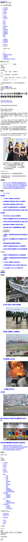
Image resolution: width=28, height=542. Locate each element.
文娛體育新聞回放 (10, 491)
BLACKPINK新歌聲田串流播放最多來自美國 (14, 186)
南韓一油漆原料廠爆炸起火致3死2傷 (12, 449)
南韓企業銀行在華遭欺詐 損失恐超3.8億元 (13, 204)
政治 (4, 22)
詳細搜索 (3, 67)
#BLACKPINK (6, 193)
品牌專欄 (5, 493)
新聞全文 (15, 71)
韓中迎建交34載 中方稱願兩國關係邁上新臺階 (14, 227)
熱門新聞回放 (9, 490)
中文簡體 (3, 460)
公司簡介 (5, 57)
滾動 (4, 20)
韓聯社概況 (6, 504)
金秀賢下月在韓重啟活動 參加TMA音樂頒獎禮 (14, 207)
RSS (4, 53)
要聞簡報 (5, 33)
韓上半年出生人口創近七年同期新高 (12, 215)
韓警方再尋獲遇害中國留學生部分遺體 (12, 445)
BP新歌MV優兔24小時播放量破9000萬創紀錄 (14, 188)
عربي (4, 468)
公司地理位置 (9, 508)
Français (5, 470)
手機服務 (5, 56)
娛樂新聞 (5, 42)
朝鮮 (4, 28)
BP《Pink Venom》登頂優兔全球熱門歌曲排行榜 (14, 184)
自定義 (24, 77)
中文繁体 (5, 462)
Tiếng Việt (5, 472)
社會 (4, 25)
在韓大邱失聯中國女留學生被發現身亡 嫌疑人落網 (15, 210)
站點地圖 (5, 517)
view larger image (7, 137)
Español (5, 469)
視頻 (4, 36)
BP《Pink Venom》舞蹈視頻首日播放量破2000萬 (14, 182)
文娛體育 (5, 26)
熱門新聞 (5, 40)
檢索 (2, 65)
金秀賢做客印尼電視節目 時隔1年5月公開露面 (14, 201)
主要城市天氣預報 (7, 54)
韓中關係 (5, 29)
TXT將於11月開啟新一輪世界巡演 (11, 198)
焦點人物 (5, 31)
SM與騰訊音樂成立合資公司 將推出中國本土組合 (15, 265)
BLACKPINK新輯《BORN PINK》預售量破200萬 (15, 185)
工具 (4, 498)
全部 (6, 71)
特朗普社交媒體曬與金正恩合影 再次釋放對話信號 (15, 218)
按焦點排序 (15, 74)
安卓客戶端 (6, 513)
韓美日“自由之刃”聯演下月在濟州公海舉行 (13, 448)
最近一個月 (12, 77)
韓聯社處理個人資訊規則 (9, 58)
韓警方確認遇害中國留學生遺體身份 (12, 243)
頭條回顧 (5, 39)
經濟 (4, 23)
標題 (10, 71)
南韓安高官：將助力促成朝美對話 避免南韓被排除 (15, 447)
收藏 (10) (5, 44)
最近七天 (19, 77)
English (5, 465)
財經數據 (5, 32)
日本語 (5, 466)
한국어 (5, 464)
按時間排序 (7, 74)
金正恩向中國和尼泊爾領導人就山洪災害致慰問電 (15, 249)
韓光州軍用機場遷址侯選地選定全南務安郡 (13, 442)
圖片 (4, 35)
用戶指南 (8, 507)
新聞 (4, 474)
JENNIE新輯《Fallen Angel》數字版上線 (13, 267)
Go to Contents (4, 1)
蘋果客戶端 (6, 515)
